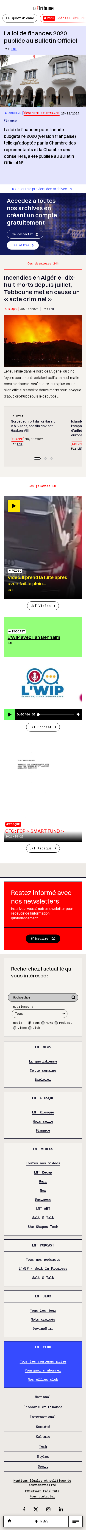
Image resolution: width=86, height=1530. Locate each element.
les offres (20, 245)
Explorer (43, 1080)
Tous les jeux (43, 1310)
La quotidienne (20, 18)
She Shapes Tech (43, 1227)
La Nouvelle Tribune (43, 6)
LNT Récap (43, 1172)
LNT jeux (43, 1296)
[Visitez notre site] (9, 1521)
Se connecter (22, 234)
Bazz (43, 1181)
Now (43, 1190)
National (43, 1397)
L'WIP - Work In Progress (43, 1269)
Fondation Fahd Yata (42, 1491)
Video (22, 1028)
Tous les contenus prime (43, 1361)
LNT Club (43, 1347)
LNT (14, 49)
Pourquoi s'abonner (43, 1370)
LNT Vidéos (40, 606)
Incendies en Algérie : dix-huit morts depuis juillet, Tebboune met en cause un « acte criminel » (42, 288)
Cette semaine (43, 1070)
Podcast (18, 631)
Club (36, 1028)
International (43, 1417)
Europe (17, 439)
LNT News (43, 1047)
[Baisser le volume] (78, 714)
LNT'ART (43, 1208)
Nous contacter (42, 1496)
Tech (43, 1447)
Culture (43, 1437)
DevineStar (43, 1329)
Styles (43, 1456)
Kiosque (13, 824)
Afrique (11, 309)
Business (43, 1200)
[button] (37, 458)
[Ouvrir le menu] (75, 1521)
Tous (36, 1023)
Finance (10, 120)
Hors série (43, 1121)
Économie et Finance (41, 113)
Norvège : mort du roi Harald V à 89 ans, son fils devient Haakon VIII (33, 426)
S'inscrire (39, 938)
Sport (43, 1466)
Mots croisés (43, 1320)
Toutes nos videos (43, 1163)
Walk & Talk (43, 1218)
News (49, 1023)
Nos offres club (43, 1380)
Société (43, 1427)
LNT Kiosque (40, 848)
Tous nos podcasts (43, 1259)
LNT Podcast (40, 727)
